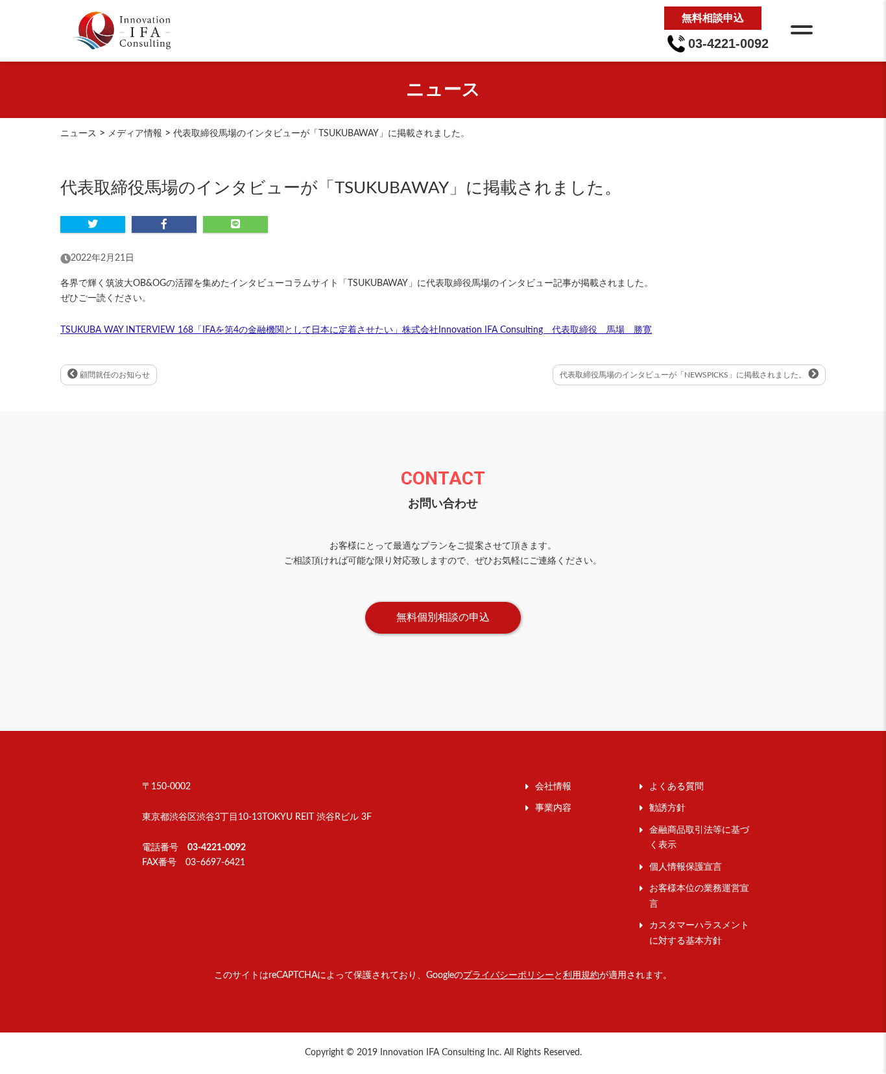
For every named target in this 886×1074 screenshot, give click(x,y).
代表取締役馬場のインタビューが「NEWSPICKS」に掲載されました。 (684, 375)
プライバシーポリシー (508, 975)
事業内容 (553, 808)
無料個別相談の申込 (443, 617)
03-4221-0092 (216, 847)
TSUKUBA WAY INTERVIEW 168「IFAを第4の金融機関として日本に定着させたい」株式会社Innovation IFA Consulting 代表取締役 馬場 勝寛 (356, 330)
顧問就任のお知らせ (114, 375)
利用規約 (581, 975)
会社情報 (553, 786)
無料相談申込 (713, 18)
